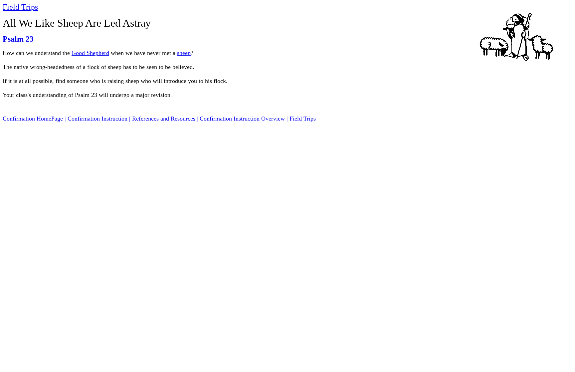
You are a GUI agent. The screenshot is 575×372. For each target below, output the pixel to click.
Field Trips (20, 7)
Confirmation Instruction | (100, 118)
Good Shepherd (90, 53)
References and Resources (163, 118)
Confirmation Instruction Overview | (244, 118)
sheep (184, 53)
